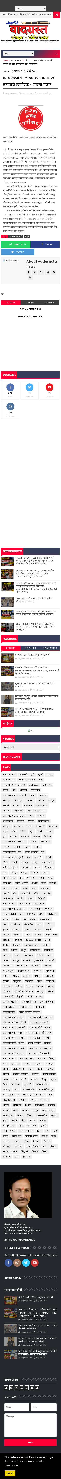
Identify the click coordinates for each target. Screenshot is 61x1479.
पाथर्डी (24, 1079)
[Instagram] (32, 2)
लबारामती (32, 1125)
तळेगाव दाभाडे (46, 1001)
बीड (40, 779)
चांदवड (30, 986)
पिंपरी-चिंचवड (29, 919)
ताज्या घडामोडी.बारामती (39, 1053)
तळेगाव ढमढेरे (29, 1001)
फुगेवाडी (28, 1084)
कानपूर (16, 960)
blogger (10, 303)
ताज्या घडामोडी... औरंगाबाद (38, 1032)
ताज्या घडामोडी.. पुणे (12, 852)
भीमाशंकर (39, 1105)
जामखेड (20, 898)
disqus (30, 303)
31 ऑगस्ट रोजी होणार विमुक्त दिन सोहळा (32, 654)
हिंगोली (18, 940)
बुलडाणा (22, 1100)
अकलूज (6, 826)
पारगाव (40, 800)
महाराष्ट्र (16, 805)
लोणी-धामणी (21, 883)
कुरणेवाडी (38, 960)
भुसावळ (51, 1105)
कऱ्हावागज (28, 955)
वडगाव (6, 934)
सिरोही (45, 1151)
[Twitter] (27, 2)
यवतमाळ (18, 826)
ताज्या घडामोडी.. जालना (40, 1027)
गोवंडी (40, 981)
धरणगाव (31, 914)
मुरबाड (54, 1115)
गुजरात (6, 981)
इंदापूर (50, 774)
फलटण (43, 795)
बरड (17, 1089)
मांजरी (25, 1110)
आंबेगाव (23, 790)
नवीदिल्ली (34, 785)
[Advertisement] (30, 453)
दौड (14, 790)
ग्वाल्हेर (47, 893)
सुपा (4, 836)
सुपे (31, 831)
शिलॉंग (36, 1141)
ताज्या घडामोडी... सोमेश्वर (14, 1048)
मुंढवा (5, 929)
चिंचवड (50, 986)
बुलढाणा (33, 841)
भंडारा (41, 878)
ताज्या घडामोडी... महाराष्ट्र (14, 816)
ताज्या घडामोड (9, 1012)
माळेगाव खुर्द (48, 1110)
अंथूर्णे (47, 940)
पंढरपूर (14, 872)
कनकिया (48, 950)
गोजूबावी (17, 981)
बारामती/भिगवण (27, 878)
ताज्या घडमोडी (25, 1007)
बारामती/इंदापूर (45, 1089)
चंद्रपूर (27, 847)
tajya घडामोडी (33, 940)
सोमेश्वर (53, 883)
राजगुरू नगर (9, 1125)
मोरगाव (20, 821)
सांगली (31, 821)
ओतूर (23, 950)
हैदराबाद (27, 1156)
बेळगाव (44, 1100)
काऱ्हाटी (26, 960)
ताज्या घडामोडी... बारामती (14, 795)
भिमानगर (17, 1105)
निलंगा (6, 1074)
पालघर (45, 872)
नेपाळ (6, 919)
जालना (49, 831)
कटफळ (25, 836)
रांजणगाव (16, 929)
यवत (50, 878)
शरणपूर (6, 1141)
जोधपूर (40, 991)
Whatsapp (20, 244)
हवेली (5, 888)
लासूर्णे (48, 929)
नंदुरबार (38, 1063)
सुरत (17, 1156)
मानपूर (35, 1110)
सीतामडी (7, 1156)
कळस (6, 960)
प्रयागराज (15, 1084)
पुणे (26, 60)
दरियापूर (15, 1063)
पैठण (5, 1084)
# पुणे (27, 236)
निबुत (39, 1069)
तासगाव (41, 1058)
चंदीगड (19, 986)
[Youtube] (36, 2)
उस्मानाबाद (26, 867)
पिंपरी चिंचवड (9, 878)
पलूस (5, 1079)
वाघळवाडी (17, 1136)
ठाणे (32, 816)
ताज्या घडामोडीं (9, 1058)
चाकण (40, 986)
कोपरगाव (45, 888)
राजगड (28, 929)
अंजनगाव (52, 826)
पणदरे (24, 872)
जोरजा (50, 991)
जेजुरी (5, 831)
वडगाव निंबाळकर (26, 779)
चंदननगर (7, 986)
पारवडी (33, 1079)
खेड (15, 893)
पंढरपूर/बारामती (20, 1074)
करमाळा (7, 955)
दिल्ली (6, 790)
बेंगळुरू (33, 1100)
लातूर (29, 826)
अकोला (15, 888)
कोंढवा (17, 847)
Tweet (20, 252)
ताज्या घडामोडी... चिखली (14, 1038)
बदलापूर (7, 1089)
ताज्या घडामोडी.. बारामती (14, 841)
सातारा (33, 795)
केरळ (38, 867)
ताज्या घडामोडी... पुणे (34, 852)
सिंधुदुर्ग (24, 1151)
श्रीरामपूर (7, 1146)
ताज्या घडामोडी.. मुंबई (13, 1032)
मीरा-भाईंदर (41, 1115)
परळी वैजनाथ (49, 1074)
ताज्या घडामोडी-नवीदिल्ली (15, 1022)
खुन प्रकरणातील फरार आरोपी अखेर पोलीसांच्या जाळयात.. (34, 600)
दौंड (21, 914)
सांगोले (53, 1146)
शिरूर (5, 862)
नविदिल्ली (52, 914)
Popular (30, 648)
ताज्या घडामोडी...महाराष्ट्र (40, 1048)
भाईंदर (6, 1105)
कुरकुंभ (36, 836)
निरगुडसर (47, 785)
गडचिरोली (25, 893)
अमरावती (40, 826)
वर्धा (47, 1131)
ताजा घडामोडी (9, 1007)
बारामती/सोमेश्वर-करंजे (34, 1094)
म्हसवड (43, 1120)
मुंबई (40, 774)
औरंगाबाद (35, 790)
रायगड (38, 929)
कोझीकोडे (35, 965)
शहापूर (17, 1141)
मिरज (29, 1115)
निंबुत (30, 1069)
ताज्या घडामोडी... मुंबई (13, 857)
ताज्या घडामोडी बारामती (29, 1012)
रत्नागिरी (39, 857)
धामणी (6, 805)
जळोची (37, 847)
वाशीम (35, 883)
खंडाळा (6, 976)
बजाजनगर (45, 919)
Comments (50, 648)
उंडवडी (46, 945)
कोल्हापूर (18, 800)
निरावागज (49, 867)
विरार (53, 1136)
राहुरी (21, 1125)
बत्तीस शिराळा (42, 1084)
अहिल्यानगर (47, 862)
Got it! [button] (10, 1473)
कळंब (40, 955)
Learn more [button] (11, 1465)
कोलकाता (49, 971)
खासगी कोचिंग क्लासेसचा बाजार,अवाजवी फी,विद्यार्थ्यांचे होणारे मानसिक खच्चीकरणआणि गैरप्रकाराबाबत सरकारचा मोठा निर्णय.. (36, 588)
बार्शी (50, 1094)
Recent (11, 648)
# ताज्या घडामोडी (16, 236)
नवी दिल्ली (18, 810)
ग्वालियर (50, 981)
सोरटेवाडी (7, 940)
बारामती (23, 774)
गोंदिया (37, 893)
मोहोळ (33, 1120)
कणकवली (35, 950)
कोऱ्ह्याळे (37, 971)
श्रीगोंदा (28, 934)
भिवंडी (28, 1105)
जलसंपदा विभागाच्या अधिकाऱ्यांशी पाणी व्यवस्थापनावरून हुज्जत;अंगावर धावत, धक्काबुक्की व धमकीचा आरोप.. (35, 561)
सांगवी (15, 862)
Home (5, 60)
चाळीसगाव (8, 898)
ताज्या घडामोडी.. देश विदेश (32, 903)
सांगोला (38, 934)
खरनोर (16, 976)
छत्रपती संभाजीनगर (36, 810)
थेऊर (5, 1063)
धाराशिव (27, 1063)
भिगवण (41, 816)
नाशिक (6, 810)
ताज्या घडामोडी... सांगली (39, 1043)
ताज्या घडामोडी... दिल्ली (14, 1043)
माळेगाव (28, 805)
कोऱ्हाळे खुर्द (8, 971)
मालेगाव (49, 924)
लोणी (49, 857)
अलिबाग (16, 945)
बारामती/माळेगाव (11, 1094)
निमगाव (49, 1069)
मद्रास (16, 1110)
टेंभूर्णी (20, 996)
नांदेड (14, 831)
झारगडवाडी (8, 996)
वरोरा (38, 1131)
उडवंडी (14, 950)
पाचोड (14, 1079)
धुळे (29, 857)
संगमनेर (19, 1146)
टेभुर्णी (29, 996)
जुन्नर (31, 898)
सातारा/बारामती (10, 1151)
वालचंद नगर (31, 1136)
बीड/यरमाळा (9, 1100)
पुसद (53, 1079)
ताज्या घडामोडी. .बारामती (14, 1027)
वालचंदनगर (41, 805)
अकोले (6, 945)
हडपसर (13, 836)
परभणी (34, 872)
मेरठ (24, 1120)
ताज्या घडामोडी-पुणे (39, 1022)
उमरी (39, 831)
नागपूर (51, 800)
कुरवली (50, 960)
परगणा (35, 1074)
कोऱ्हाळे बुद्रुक (24, 971)
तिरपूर (52, 1058)
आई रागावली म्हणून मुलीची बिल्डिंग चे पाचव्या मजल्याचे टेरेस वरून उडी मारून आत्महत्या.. (35, 627)
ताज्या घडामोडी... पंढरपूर (14, 909)
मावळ (20, 1115)
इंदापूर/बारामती (31, 945)
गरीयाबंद (49, 976)
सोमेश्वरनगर (43, 821)
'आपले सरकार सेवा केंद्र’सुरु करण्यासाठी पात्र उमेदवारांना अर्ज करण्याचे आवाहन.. (36, 613)
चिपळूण (6, 991)
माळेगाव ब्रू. (8, 1115)
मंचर (39, 924)
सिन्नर (35, 1151)
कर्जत (17, 955)
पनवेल (15, 919)
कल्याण (6, 847)
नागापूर (49, 1063)
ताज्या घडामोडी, (43, 93)
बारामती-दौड (29, 1089)
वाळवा (45, 1136)
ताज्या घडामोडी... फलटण (41, 909)
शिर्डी (43, 883)
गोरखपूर (29, 981)
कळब (50, 955)
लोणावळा (7, 883)
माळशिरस (45, 841)
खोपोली (26, 976)
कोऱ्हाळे (6, 893)
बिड (4, 924)
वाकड (5, 1136)
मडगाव (6, 1110)
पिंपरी (23, 831)
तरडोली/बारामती (10, 1001)
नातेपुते (6, 1069)
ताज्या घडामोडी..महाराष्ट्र (14, 1053)
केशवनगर (8, 965)
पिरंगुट (44, 1079)
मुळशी (15, 1120)
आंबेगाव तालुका (10, 867)
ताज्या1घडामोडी (9, 914)
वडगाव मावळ (26, 1131)
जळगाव (29, 800)
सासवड (25, 862)
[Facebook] (23, 2)
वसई (55, 1131)
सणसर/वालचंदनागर (36, 1146)
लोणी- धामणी (9, 1131)
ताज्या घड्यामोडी (27, 1058)
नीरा (5, 872)
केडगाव (47, 836)
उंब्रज (5, 950)
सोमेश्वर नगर (51, 934)
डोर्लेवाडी (41, 898)
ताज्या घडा (40, 1007)
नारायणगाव (18, 1069)
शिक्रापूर (17, 934)
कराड (34, 888)
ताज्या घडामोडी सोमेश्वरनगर (40, 1017)
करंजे (25, 888)
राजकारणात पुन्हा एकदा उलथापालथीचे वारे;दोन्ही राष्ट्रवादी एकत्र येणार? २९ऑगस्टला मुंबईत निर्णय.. (35, 573)
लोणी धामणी (9, 779)
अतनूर (35, 862)
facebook (49, 303)
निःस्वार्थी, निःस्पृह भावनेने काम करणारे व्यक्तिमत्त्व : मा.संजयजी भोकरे (37, 1340)
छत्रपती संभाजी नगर (23, 991)
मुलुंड (5, 1120)
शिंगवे (26, 1141)
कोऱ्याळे (47, 965)
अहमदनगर (8, 821)
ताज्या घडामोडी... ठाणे (39, 1038)
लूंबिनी (44, 1125)
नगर (41, 914)
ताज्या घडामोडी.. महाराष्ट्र (14, 785)
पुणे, (50, 93)
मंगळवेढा (28, 924)
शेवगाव (46, 1141)
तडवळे (39, 996)
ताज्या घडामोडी (16, 60)
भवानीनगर (15, 924)
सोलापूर (6, 800)
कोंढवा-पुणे (21, 965)
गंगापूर (37, 976)
